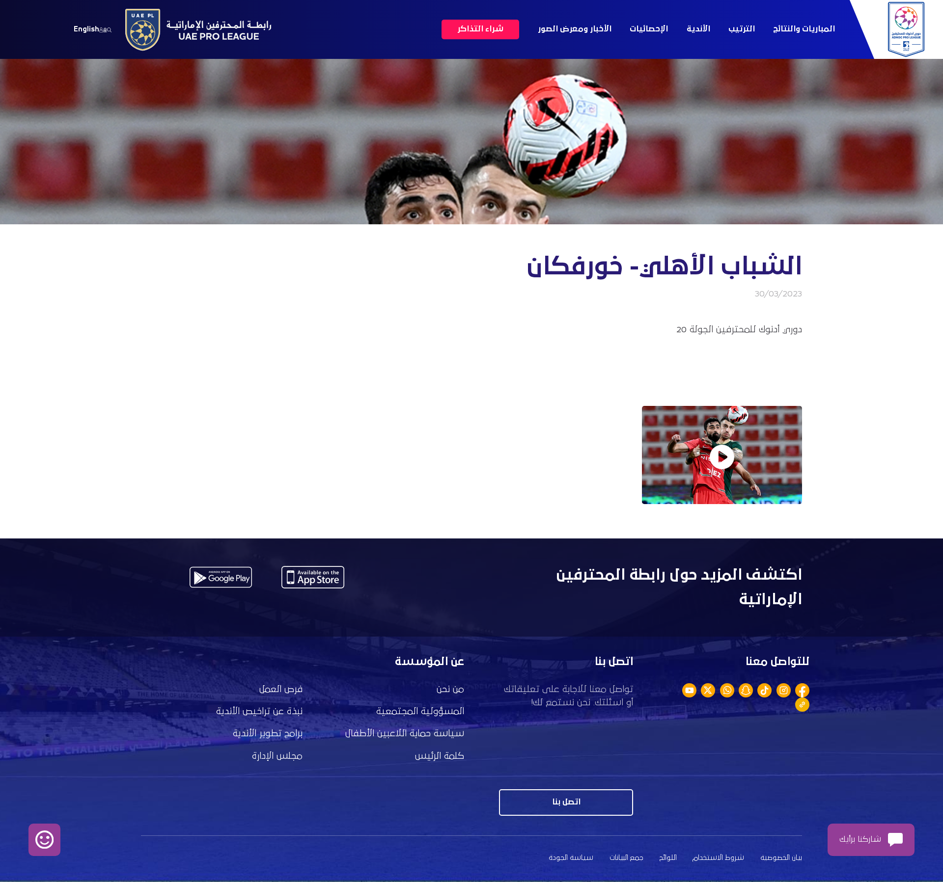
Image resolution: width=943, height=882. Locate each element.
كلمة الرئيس (439, 756)
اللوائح (668, 858)
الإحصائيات (649, 29)
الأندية (698, 29)
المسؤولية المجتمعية (420, 711)
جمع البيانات (626, 858)
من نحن (450, 689)
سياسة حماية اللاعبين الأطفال (404, 733)
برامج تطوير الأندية (268, 733)
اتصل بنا (566, 802)
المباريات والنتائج (804, 29)
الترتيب (741, 29)
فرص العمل (281, 689)
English (86, 29)
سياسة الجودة (571, 858)
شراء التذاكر (480, 29)
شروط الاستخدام (718, 858)
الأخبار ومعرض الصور (574, 29)
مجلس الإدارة (277, 756)
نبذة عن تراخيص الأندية (259, 711)
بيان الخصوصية (781, 858)
